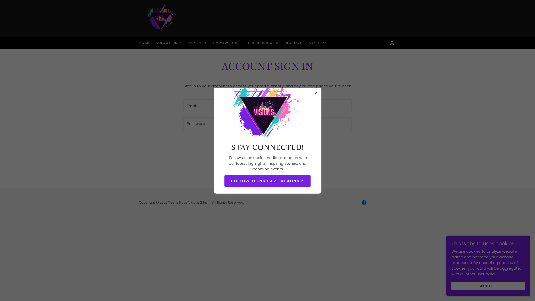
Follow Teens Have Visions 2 (267, 181)
